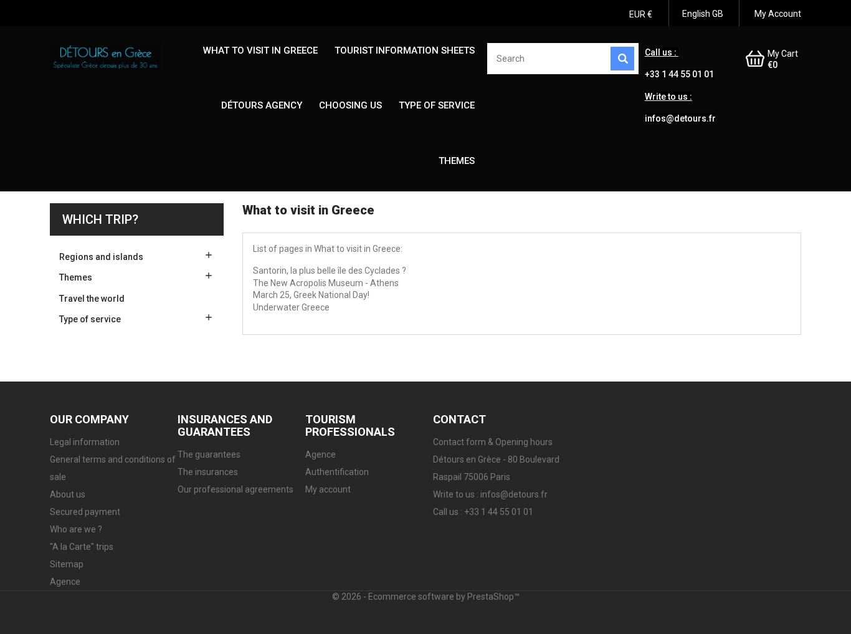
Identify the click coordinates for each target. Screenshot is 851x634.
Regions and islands (101, 257)
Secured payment (85, 512)
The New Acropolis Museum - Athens (326, 283)
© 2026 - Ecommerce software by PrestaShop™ (426, 597)
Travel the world (92, 299)
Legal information (85, 442)
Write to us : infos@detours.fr (490, 494)
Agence (65, 582)
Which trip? (100, 219)
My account (328, 489)
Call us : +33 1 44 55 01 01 (483, 512)
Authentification (337, 472)
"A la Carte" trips (81, 547)
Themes (457, 160)
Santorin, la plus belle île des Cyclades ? (329, 271)
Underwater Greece (291, 307)
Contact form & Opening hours (493, 442)
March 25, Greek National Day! (311, 295)
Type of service (437, 105)
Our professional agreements (235, 489)
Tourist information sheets (405, 50)
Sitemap (66, 564)
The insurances (208, 472)
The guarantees (209, 454)
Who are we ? (76, 529)
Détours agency (261, 105)
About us (67, 494)
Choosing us (350, 105)
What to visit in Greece (260, 50)
